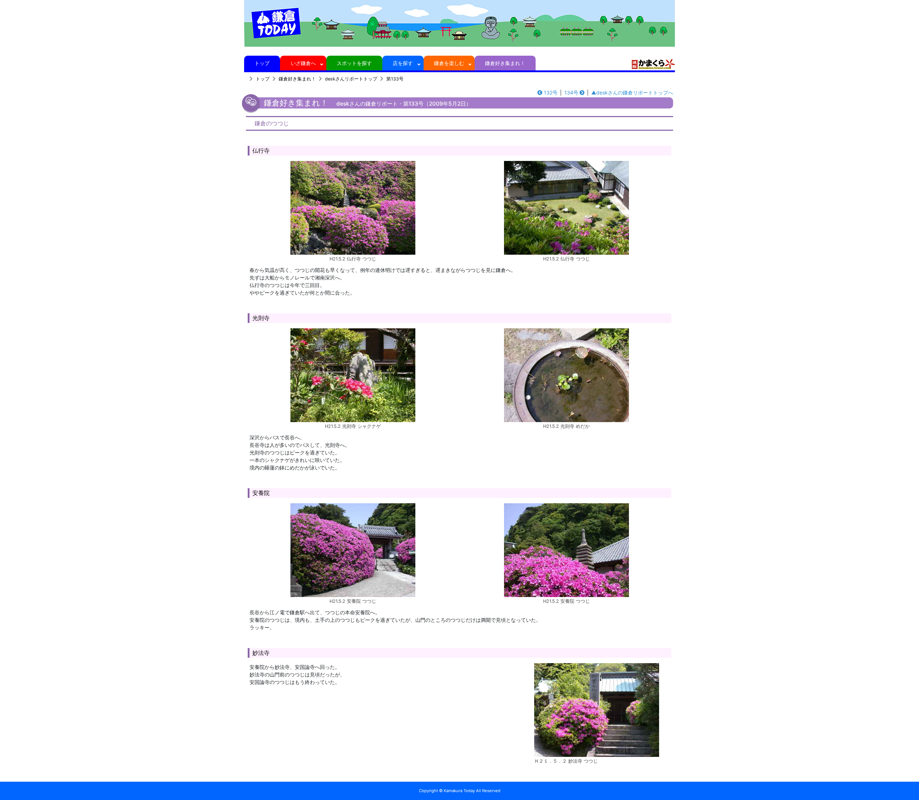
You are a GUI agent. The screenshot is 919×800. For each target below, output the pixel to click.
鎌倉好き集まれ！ (505, 63)
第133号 (394, 79)
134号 (571, 92)
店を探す (402, 63)
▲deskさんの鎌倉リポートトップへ (632, 92)
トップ (262, 63)
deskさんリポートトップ (351, 79)
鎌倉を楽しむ (449, 63)
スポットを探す (354, 63)
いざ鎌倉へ (303, 63)
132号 (551, 92)
